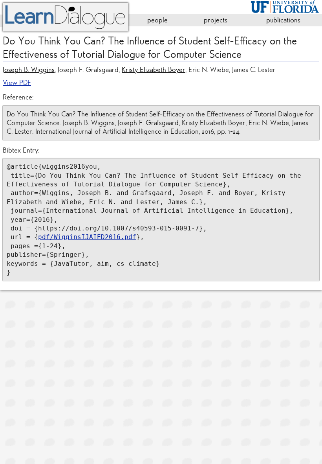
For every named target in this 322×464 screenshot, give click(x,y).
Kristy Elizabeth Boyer (153, 70)
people (157, 20)
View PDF (17, 83)
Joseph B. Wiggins (29, 70)
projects (215, 20)
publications (283, 20)
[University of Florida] (285, 5)
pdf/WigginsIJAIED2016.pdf (87, 237)
